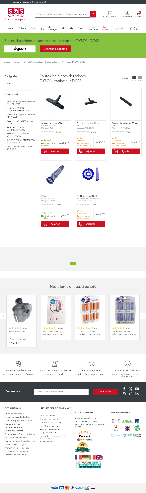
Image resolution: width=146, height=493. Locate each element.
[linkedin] (137, 396)
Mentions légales (12, 424)
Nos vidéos (105, 28)
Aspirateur (38, 62)
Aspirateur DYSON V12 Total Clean (20, 122)
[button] (3, 316)
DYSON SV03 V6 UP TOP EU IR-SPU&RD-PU (21, 148)
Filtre (9, 84)
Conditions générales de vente (18, 421)
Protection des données (15, 438)
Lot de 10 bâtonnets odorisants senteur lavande (124, 333)
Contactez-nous (47, 416)
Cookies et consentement (16, 451)
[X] (130, 391)
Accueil (7, 62)
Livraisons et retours (13, 427)
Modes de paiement (13, 431)
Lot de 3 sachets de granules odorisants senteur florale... (52, 334)
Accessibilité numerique (15, 455)
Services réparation (134, 28)
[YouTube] (137, 391)
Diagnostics (118, 28)
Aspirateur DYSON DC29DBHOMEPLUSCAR (18, 109)
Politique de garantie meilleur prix (19, 441)
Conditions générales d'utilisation (20, 434)
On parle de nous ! (48, 433)
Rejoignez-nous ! (47, 442)
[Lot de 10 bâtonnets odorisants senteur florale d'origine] (90, 310)
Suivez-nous (13, 391)
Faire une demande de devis (17, 417)
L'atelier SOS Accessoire (51, 423)
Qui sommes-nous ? (49, 419)
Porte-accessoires (17, 332)
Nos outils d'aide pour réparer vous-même (54, 437)
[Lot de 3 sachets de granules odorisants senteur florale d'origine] (56, 310)
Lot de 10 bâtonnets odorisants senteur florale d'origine (89, 334)
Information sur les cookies (16, 448)
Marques (17, 62)
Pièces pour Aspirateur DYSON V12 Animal (21, 116)
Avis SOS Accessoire (49, 429)
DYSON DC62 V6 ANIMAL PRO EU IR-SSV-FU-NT (21, 141)
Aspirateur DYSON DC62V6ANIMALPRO (16, 128)
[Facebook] (124, 391)
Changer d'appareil (55, 49)
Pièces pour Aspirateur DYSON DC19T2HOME (21, 103)
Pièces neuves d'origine (15, 445)
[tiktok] (130, 396)
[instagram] (124, 396)
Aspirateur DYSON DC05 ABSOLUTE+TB (18, 135)
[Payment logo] (73, 488)
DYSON (27, 62)
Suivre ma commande (14, 414)
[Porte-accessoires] (21, 310)
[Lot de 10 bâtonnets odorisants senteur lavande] (124, 310)
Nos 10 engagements (50, 426)
